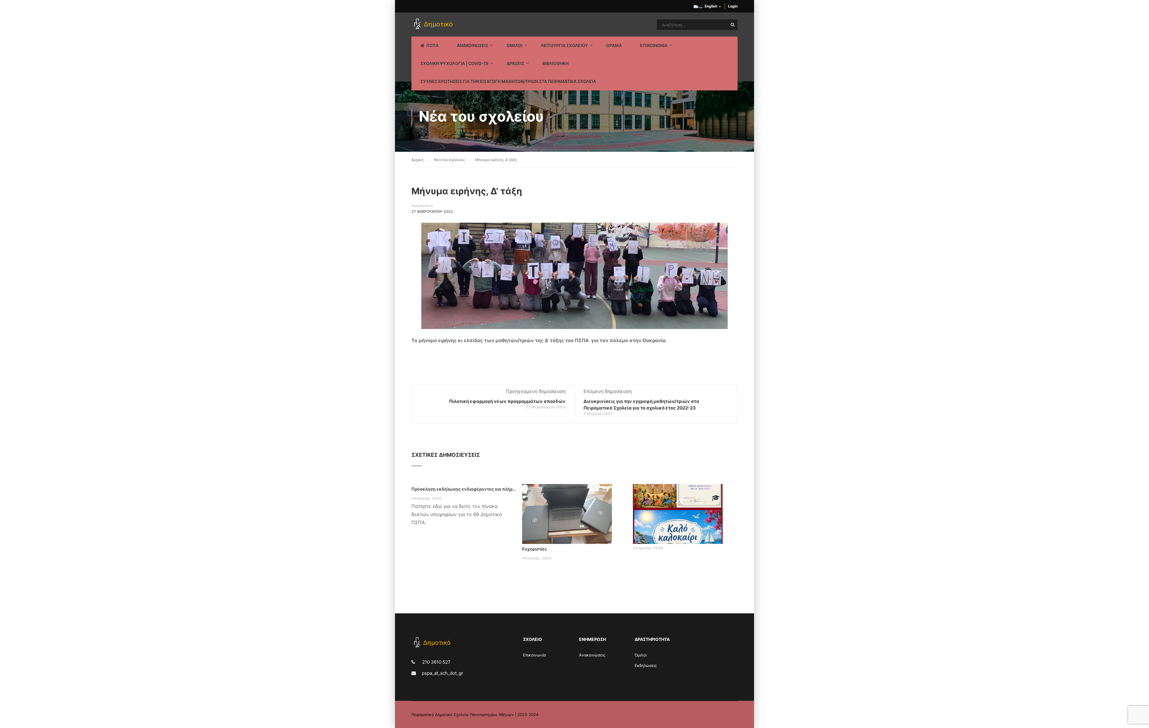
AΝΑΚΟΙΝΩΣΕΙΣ (472, 45)
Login (733, 6)
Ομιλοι (514, 45)
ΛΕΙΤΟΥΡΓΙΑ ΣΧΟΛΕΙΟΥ (564, 45)
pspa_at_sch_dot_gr (442, 673)
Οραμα (614, 45)
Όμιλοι (641, 655)
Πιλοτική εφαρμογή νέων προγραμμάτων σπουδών (507, 401)
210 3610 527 (436, 662)
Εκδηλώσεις (646, 665)
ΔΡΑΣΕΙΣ (515, 63)
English (711, 6)
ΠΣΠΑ (432, 45)
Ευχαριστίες (534, 548)
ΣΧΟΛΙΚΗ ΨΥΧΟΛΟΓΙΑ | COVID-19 (454, 63)
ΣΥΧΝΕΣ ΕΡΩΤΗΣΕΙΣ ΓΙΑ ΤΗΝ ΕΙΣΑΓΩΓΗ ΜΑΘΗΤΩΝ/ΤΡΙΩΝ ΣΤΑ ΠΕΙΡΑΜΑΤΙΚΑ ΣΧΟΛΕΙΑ (508, 81)
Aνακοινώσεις (592, 655)
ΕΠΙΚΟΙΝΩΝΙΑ (654, 45)
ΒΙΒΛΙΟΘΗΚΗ (555, 63)
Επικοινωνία (534, 655)
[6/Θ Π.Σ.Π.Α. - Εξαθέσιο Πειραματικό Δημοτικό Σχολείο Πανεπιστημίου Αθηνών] (434, 25)
